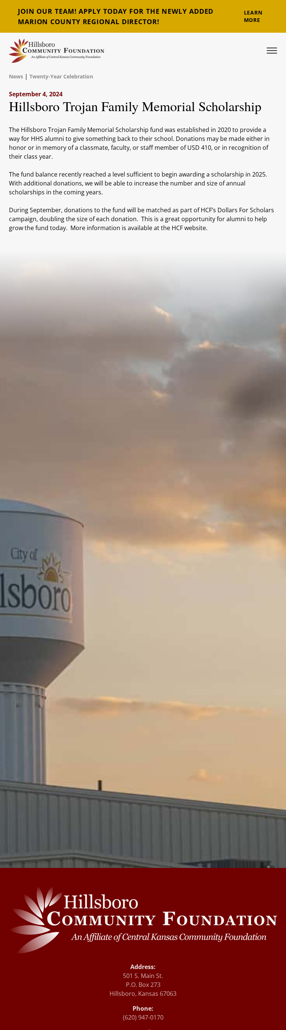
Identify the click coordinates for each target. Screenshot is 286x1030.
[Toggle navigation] (272, 51)
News (16, 76)
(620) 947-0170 (143, 1017)
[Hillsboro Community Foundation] (56, 51)
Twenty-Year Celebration (61, 76)
